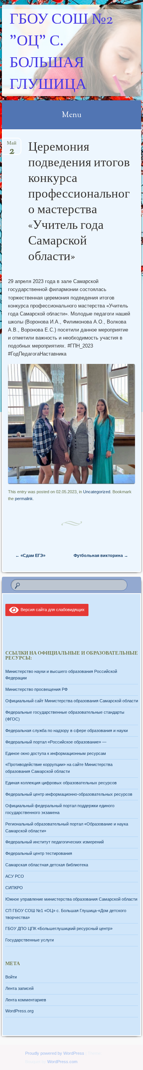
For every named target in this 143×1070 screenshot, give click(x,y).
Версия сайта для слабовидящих (51, 609)
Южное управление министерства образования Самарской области (71, 899)
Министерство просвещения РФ (36, 689)
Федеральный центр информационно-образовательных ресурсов (68, 794)
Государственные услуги (29, 940)
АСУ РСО (14, 876)
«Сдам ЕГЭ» (30, 555)
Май (11, 145)
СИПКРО (14, 887)
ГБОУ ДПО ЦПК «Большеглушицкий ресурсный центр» (58, 928)
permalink (24, 498)
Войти (11, 977)
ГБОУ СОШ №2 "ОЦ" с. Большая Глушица (61, 52)
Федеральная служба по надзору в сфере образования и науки (66, 730)
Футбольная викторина (101, 555)
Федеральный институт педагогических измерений (54, 842)
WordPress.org (19, 1011)
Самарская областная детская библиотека (46, 864)
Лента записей (19, 988)
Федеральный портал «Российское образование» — (55, 742)
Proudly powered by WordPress (54, 1053)
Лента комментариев (25, 1000)
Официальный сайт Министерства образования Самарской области (71, 700)
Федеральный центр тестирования (38, 853)
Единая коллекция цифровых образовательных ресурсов (61, 782)
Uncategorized (96, 491)
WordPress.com (62, 1061)
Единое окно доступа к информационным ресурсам (55, 753)
